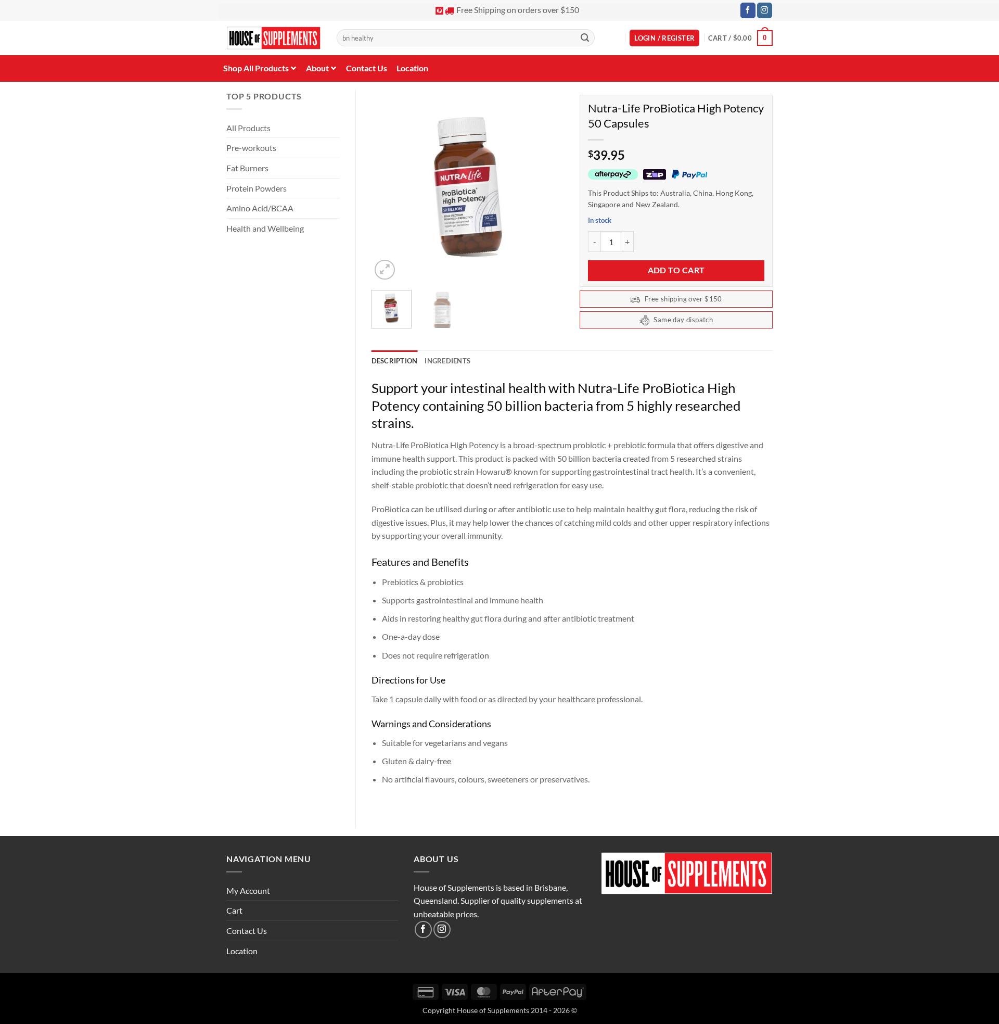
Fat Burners (247, 168)
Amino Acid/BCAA (259, 208)
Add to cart (676, 270)
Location (242, 951)
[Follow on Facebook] (747, 10)
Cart (234, 910)
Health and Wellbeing (265, 228)
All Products (248, 128)
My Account (248, 890)
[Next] (547, 186)
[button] (664, 38)
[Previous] (388, 186)
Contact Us (246, 930)
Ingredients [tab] (447, 361)
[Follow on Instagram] (764, 10)
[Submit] (585, 38)
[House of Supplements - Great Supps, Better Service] (273, 38)
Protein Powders (256, 188)
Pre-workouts (251, 148)
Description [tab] (395, 361)
